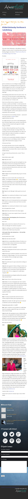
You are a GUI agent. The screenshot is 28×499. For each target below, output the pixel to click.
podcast (13, 116)
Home (5, 12)
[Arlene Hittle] (14, 9)
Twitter (11, 434)
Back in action (10, 408)
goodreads (5, 440)
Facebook (5, 434)
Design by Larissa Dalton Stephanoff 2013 (10, 487)
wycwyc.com (11, 391)
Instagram (18, 440)
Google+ (18, 434)
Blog (5, 14)
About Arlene (20, 12)
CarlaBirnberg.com (22, 355)
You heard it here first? (11, 414)
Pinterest (11, 440)
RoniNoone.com (12, 388)
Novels (18, 14)
